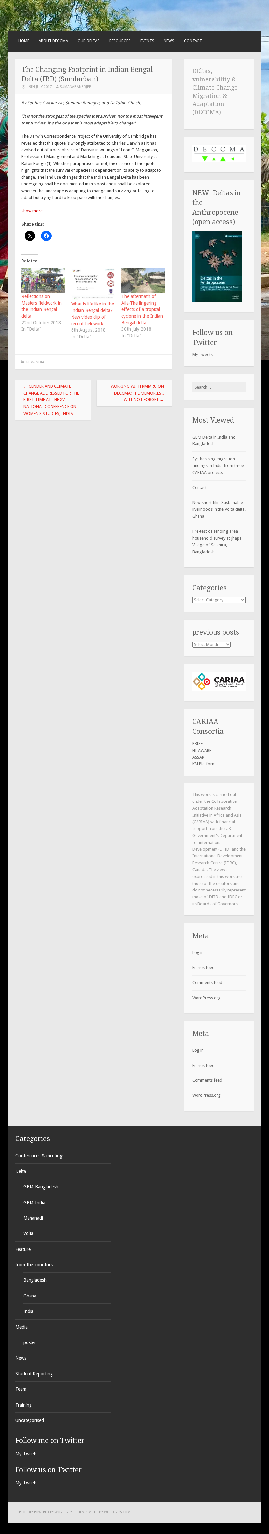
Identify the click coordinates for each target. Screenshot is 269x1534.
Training (23, 1405)
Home (23, 41)
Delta (20, 1171)
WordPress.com (117, 1512)
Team (20, 1389)
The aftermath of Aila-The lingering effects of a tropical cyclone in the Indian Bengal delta (142, 309)
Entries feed (203, 967)
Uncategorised (29, 1420)
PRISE (197, 743)
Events (147, 41)
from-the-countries (34, 1264)
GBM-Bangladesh (40, 1186)
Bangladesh (35, 1280)
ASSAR (198, 757)
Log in (198, 952)
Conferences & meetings (39, 1155)
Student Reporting (34, 1373)
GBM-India (35, 362)
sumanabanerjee (75, 87)
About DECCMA (53, 41)
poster (29, 1342)
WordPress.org (206, 997)
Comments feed (207, 982)
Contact (193, 41)
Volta (28, 1233)
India (28, 1311)
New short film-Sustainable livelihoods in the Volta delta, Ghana (219, 509)
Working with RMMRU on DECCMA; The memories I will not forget (137, 393)
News (169, 41)
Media (21, 1327)
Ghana (29, 1295)
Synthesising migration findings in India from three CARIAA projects (218, 465)
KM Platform (204, 763)
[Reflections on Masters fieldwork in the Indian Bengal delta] (43, 280)
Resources (120, 41)
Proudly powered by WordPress (45, 1512)
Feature (23, 1249)
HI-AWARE (201, 750)
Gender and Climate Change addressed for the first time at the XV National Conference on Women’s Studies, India (51, 400)
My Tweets (202, 354)
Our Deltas (89, 41)
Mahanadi (33, 1218)
